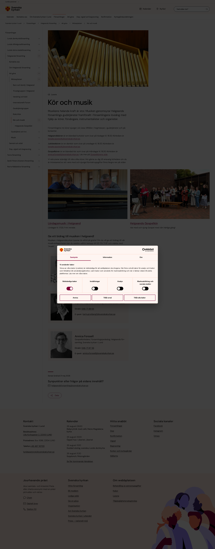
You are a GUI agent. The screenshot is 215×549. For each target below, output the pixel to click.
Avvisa (75, 298)
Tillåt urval (107, 298)
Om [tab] (141, 257)
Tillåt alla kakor (140, 298)
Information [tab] (107, 257)
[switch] (95, 288)
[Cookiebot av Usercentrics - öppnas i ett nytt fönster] (145, 250)
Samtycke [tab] (74, 257)
